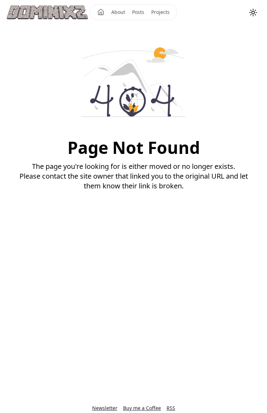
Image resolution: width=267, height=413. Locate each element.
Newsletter (105, 408)
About (118, 12)
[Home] (100, 12)
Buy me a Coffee (142, 408)
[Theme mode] (253, 12)
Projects (160, 12)
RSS (171, 408)
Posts (138, 12)
